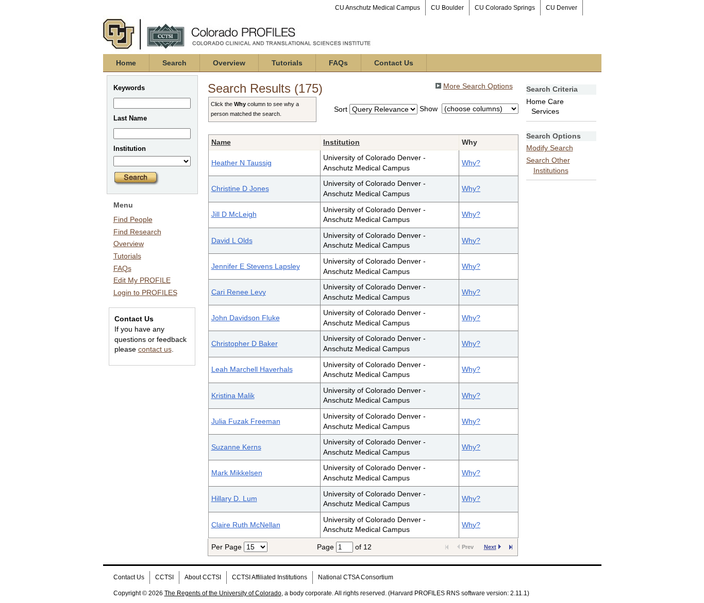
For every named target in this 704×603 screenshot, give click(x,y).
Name (221, 142)
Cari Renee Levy (238, 292)
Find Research (137, 232)
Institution (341, 142)
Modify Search (549, 148)
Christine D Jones (240, 188)
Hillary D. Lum (234, 498)
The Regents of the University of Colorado (222, 593)
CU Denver (561, 7)
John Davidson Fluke (245, 318)
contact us (155, 349)
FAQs (338, 63)
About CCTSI (203, 577)
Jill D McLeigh (234, 214)
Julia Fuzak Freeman (245, 421)
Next (490, 547)
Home (126, 63)
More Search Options (478, 86)
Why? (471, 163)
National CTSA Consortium (355, 577)
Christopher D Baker (244, 343)
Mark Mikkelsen (236, 473)
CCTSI (164, 577)
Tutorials (287, 63)
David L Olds (232, 240)
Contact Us (393, 63)
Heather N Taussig (241, 163)
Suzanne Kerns (236, 447)
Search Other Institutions (548, 165)
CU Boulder (447, 7)
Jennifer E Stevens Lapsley (255, 266)
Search (174, 63)
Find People (133, 219)
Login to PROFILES (145, 292)
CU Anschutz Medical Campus (377, 7)
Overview (229, 63)
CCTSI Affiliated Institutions (269, 577)
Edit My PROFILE (142, 280)
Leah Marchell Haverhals (252, 369)
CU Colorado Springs (505, 7)
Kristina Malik (233, 395)
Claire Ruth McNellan (245, 525)
